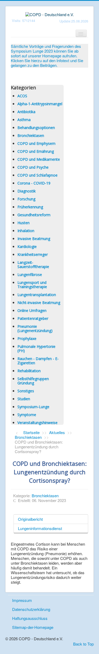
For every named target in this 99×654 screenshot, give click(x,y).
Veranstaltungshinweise (37, 422)
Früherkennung (30, 206)
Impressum (22, 600)
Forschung (26, 198)
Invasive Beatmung (33, 238)
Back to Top (83, 644)
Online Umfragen (31, 310)
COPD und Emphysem (36, 143)
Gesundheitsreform (33, 214)
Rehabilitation (29, 370)
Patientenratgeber (32, 318)
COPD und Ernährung (35, 151)
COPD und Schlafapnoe (37, 175)
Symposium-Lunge (33, 406)
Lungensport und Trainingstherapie (32, 284)
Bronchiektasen (30, 135)
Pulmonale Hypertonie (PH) (36, 348)
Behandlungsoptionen (36, 127)
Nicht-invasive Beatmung (38, 302)
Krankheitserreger (32, 254)
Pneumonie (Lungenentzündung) (35, 328)
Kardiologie (27, 246)
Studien (23, 398)
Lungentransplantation (36, 294)
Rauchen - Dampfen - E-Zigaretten (38, 360)
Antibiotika (26, 111)
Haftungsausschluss (30, 618)
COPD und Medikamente (38, 159)
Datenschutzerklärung (31, 609)
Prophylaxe (26, 338)
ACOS (22, 95)
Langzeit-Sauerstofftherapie (33, 264)
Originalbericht (30, 519)
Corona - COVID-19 (33, 183)
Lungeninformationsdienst (40, 528)
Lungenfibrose (29, 274)
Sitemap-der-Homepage (32, 627)
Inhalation (25, 230)
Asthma (24, 119)
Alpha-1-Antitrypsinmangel (39, 103)
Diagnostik (26, 191)
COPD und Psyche (33, 167)
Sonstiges (25, 390)
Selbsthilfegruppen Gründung (33, 380)
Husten (23, 222)
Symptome (26, 414)
